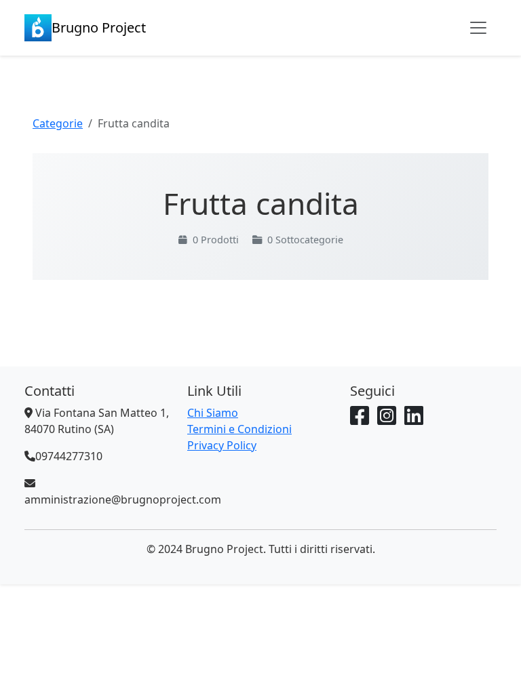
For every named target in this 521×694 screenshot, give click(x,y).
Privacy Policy (221, 445)
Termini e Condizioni (239, 429)
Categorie (58, 123)
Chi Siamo (212, 412)
